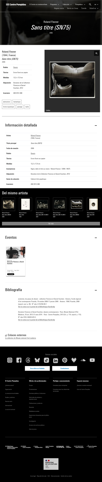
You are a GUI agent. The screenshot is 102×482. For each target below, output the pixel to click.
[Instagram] (9, 361)
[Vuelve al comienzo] (97, 477)
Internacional (8, 405)
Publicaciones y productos (35, 403)
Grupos (31, 385)
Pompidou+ (79, 4)
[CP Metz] (40, 448)
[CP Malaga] (51, 448)
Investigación (32, 421)
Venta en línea (72, 8)
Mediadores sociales (34, 411)
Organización (8, 389)
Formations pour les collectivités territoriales (61, 390)
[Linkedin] (55, 361)
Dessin (15, 67)
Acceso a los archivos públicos (36, 425)
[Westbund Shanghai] (80, 448)
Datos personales (55, 476)
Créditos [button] (48, 110)
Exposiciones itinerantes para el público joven (39, 416)
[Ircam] (27, 448)
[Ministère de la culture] (51, 464)
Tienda (84, 8)
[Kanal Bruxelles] (65, 448)
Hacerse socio (8, 401)
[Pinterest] (64, 361)
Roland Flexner (9, 51)
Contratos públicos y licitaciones (37, 393)
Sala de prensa (32, 429)
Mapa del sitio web (42, 476)
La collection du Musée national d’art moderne (20, 338)
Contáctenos (64, 368)
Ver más (51, 224)
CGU (49, 476)
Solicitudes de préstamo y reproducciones (35, 398)
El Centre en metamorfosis (39, 4)
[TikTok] (46, 361)
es (95, 4)
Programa (53, 4)
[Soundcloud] (83, 361)
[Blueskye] (37, 361)
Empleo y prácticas (10, 397)
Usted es (93, 8)
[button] (51, 125)
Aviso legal (33, 476)
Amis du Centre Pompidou (83, 389)
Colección (66, 4)
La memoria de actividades (12, 393)
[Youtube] (92, 361)
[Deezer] (73, 361)
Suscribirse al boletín (37, 368)
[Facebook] (19, 361)
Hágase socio (60, 8)
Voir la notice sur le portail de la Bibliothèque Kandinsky (36, 307)
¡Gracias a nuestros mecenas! (84, 385)
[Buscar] (90, 4)
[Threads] (28, 361)
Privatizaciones (33, 389)
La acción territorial (10, 409)
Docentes (31, 407)
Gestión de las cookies (66, 476)
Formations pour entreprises (60, 385)
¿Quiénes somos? (9, 385)
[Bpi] (13, 448)
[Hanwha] (92, 448)
